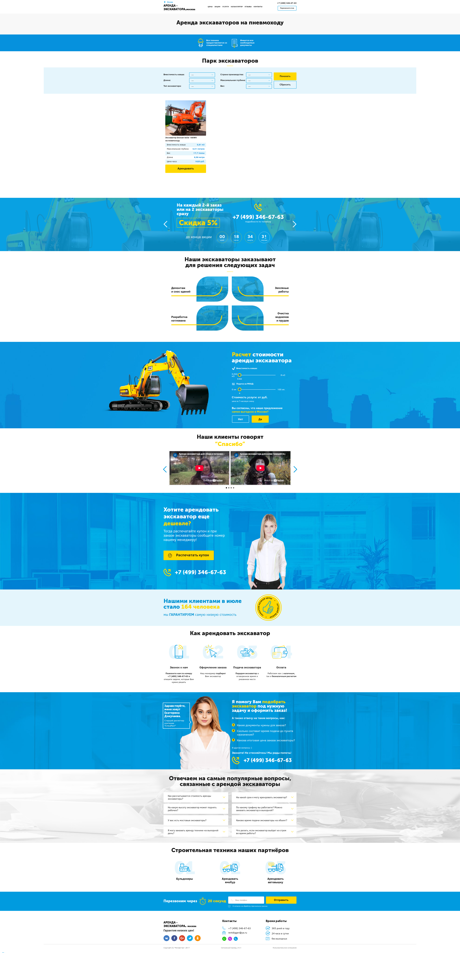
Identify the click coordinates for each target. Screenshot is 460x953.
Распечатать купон (192, 555)
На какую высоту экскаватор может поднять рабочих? (192, 809)
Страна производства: (232, 74)
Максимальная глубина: (232, 80)
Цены (210, 6)
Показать (285, 76)
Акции (217, 6)
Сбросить (285, 84)
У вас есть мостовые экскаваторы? (187, 820)
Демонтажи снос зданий (180, 289)
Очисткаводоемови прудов (282, 316)
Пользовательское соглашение (284, 948)
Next (295, 469)
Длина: (167, 80)
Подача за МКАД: (245, 384)
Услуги (225, 6)
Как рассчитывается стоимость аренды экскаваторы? (189, 797)
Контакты (258, 6)
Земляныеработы (282, 289)
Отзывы (248, 6)
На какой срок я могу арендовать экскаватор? (261, 797)
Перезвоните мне (287, 8)
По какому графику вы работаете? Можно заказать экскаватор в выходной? (259, 809)
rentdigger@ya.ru (237, 932)
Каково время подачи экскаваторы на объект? (261, 820)
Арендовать (186, 168)
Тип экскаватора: (172, 86)
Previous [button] (165, 224)
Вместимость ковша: (174, 74)
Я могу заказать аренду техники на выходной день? (193, 832)
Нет (240, 419)
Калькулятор (237, 6)
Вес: (222, 86)
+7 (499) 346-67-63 (286, 3)
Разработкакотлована (179, 318)
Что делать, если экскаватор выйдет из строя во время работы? (261, 832)
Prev (165, 469)
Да (260, 419)
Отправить (281, 900)
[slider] (239, 375)
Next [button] (294, 224)
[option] (230, 139)
